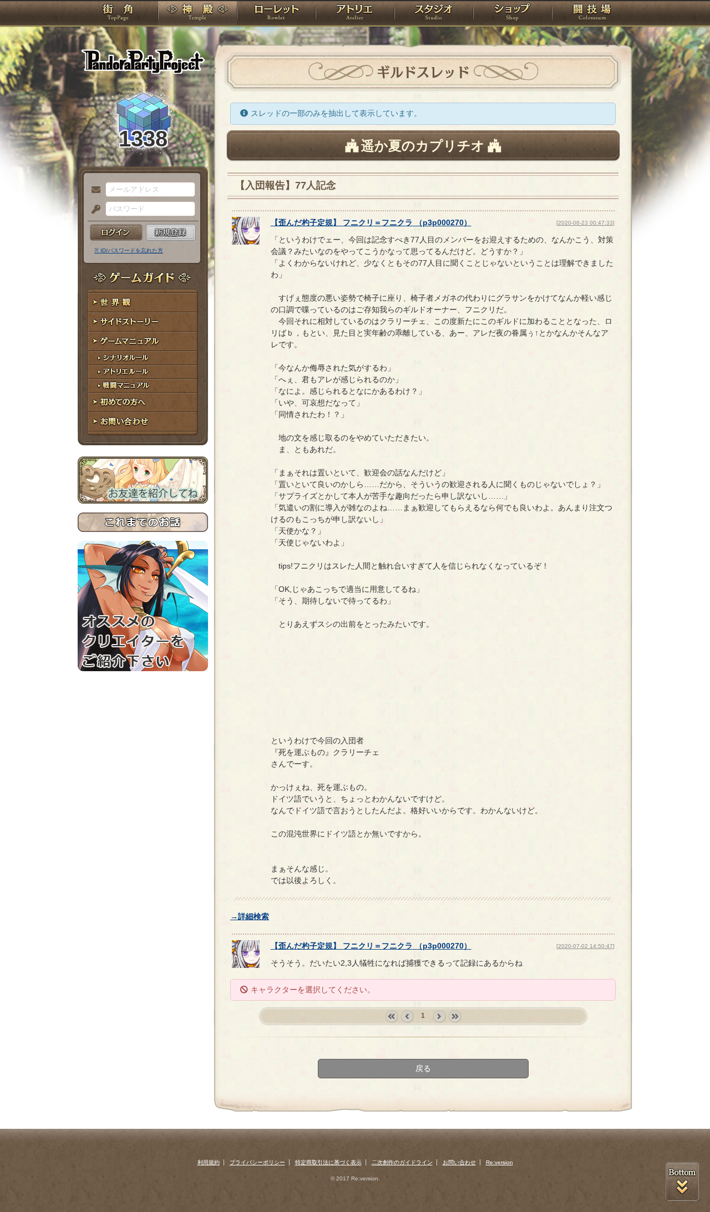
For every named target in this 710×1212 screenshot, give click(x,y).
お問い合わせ (143, 422)
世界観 (143, 302)
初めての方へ (143, 402)
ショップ (512, 14)
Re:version (499, 1162)
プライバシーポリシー (257, 1162)
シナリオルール (143, 358)
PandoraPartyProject (143, 61)
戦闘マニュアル (143, 386)
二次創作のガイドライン (402, 1162)
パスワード (93, 209)
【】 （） (371, 222)
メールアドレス (93, 190)
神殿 (197, 14)
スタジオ (433, 14)
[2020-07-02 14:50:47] (585, 946)
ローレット (276, 14)
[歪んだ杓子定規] (246, 241)
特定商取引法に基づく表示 (328, 1162)
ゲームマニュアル (143, 341)
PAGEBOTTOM (682, 1181)
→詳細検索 (249, 916)
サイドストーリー (143, 322)
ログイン (116, 232)
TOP (118, 14)
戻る (423, 1068)
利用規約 (208, 1162)
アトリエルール (143, 372)
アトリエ (355, 14)
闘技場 (592, 14)
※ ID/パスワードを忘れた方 (128, 250)
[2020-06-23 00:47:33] (585, 223)
